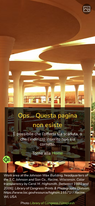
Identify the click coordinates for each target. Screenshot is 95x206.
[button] (6, 159)
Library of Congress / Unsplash (52, 203)
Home (57, 153)
